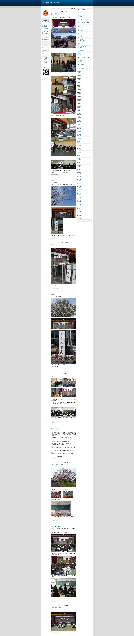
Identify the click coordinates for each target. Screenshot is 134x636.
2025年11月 (79, 76)
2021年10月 (79, 142)
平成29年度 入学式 (56, 608)
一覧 (45, 53)
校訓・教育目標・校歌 (81, 13)
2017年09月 (79, 211)
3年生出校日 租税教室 (45, 32)
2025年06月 (79, 82)
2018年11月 (79, 191)
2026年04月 (79, 69)
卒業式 (78, 34)
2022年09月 (79, 127)
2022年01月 (79, 138)
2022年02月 (79, 137)
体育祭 (78, 27)
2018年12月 (79, 190)
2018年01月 (79, 205)
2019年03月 (79, 186)
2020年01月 (79, 172)
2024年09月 (79, 95)
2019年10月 (79, 176)
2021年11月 (79, 141)
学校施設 (79, 12)
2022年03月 (79, 135)
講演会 (78, 33)
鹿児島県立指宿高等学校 (51, 2)
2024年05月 (79, 99)
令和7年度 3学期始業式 (45, 35)
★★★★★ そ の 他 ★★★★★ (83, 57)
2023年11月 (79, 107)
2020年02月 (79, 170)
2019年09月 (79, 177)
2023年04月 (79, 117)
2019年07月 (79, 180)
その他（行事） (80, 36)
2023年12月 (79, 106)
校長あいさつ (79, 11)
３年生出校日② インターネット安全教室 (45, 29)
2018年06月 (79, 198)
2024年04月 (79, 100)
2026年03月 (79, 71)
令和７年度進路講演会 (45, 40)
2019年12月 (79, 173)
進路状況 (79, 43)
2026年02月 (79, 72)
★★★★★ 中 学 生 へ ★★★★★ (83, 51)
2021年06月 (79, 148)
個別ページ (56, 174)
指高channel (79, 18)
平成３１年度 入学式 (57, 465)
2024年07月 (79, 96)
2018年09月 (79, 194)
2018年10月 (79, 193)
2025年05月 (79, 83)
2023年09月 (79, 110)
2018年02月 (79, 204)
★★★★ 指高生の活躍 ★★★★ (83, 46)
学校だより (79, 19)
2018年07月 (79, 197)
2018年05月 (79, 200)
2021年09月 (79, 144)
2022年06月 (79, 131)
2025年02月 (79, 88)
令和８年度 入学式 (56, 14)
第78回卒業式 (44, 26)
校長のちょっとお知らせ (81, 40)
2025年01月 (79, 89)
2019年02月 (79, 187)
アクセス (79, 20)
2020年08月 (79, 162)
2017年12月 (79, 207)
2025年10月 (79, 78)
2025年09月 (79, 79)
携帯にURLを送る (46, 76)
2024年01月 (79, 104)
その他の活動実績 (80, 50)
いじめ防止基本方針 (45, 25)
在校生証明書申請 (80, 64)
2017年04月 (79, 218)
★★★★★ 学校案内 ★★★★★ (83, 9)
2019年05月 (79, 183)
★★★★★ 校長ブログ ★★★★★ (83, 37)
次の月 (48, 53)
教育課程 (79, 15)
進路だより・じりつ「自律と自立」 (83, 44)
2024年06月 (79, 97)
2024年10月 (79, 93)
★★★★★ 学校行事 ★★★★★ (83, 22)
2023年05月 (79, 116)
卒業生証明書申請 (80, 65)
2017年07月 (79, 214)
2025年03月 (79, 86)
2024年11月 (79, 92)
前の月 (43, 53)
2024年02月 (79, 103)
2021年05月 (79, 149)
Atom (74, 8)
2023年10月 (79, 109)
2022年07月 (79, 130)
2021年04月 (79, 151)
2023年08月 (79, 111)
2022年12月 (79, 123)
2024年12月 (79, 90)
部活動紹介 (79, 47)
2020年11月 (79, 158)
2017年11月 (79, 208)
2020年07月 (79, 163)
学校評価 (79, 61)
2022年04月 (79, 134)
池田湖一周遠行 (80, 30)
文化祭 (78, 26)
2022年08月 (79, 128)
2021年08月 (79, 145)
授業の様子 (79, 54)
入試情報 (79, 53)
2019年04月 (79, 184)
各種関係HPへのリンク (45, 64)
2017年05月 (79, 217)
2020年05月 (79, 166)
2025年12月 (79, 75)
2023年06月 (79, 114)
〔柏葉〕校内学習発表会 (45, 38)
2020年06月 (79, 165)
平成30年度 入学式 (56, 526)
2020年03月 (79, 169)
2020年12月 (79, 156)
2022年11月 (79, 124)
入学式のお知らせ (56, 428)
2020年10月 (79, 159)
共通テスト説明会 (45, 33)
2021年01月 (79, 155)
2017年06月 (79, 215)
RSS (72, 8)
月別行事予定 (79, 16)
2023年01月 (79, 121)
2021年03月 (79, 152)
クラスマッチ (79, 32)
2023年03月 (79, 118)
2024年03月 (79, 102)
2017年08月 (79, 212)
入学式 (52, 174)
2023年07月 (79, 113)
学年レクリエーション (81, 25)
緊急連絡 (79, 58)
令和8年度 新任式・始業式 (45, 23)
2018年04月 (79, 201)
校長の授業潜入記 (80, 39)
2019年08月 (79, 179)
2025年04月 (79, 85)
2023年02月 (79, 120)
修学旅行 (79, 29)
